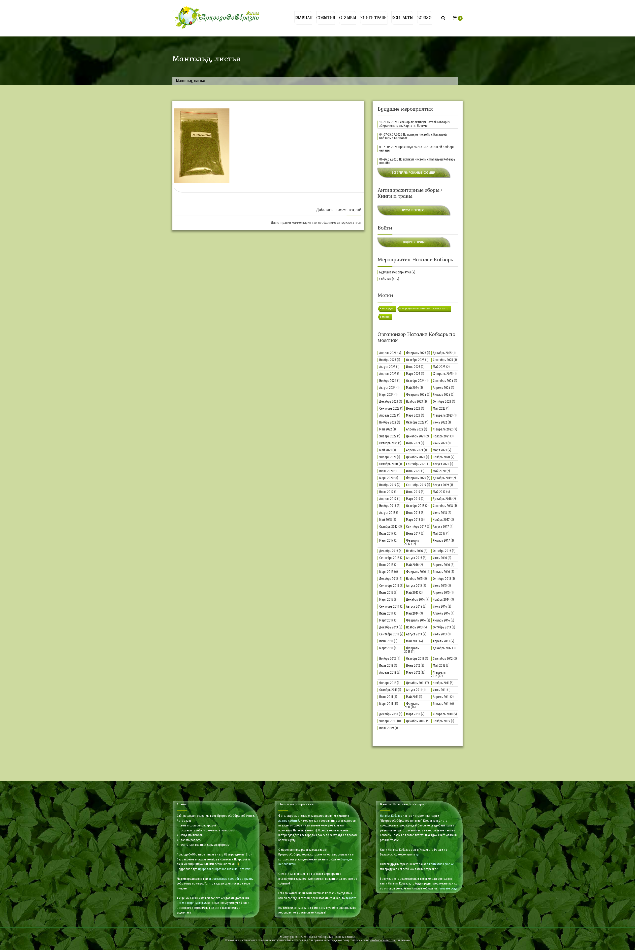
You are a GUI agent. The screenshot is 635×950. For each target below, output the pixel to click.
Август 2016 (414, 558)
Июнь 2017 (413, 533)
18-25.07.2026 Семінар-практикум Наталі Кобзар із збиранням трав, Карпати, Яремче (414, 124)
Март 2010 (413, 714)
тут (417, 854)
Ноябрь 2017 (441, 520)
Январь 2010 (387, 721)
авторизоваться (349, 222)
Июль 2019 (386, 492)
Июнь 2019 (413, 492)
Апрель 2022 (414, 429)
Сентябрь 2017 (416, 526)
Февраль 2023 (443, 415)
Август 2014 (414, 606)
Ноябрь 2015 (414, 579)
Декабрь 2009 (415, 721)
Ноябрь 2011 (441, 683)
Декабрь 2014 (415, 599)
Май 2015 (412, 592)
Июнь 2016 (386, 565)
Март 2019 (413, 499)
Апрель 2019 (387, 499)
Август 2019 (441, 485)
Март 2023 (413, 415)
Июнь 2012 (413, 665)
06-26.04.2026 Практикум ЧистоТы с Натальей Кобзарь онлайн (417, 161)
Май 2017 (439, 533)
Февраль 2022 (443, 429)
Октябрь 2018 (415, 506)
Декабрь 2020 (415, 457)
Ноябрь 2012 (387, 658)
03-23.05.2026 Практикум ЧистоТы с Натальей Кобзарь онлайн (416, 148)
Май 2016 (412, 565)
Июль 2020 (386, 471)
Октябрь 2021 (388, 443)
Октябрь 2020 (388, 464)
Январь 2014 (441, 620)
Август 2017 (441, 526)
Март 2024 (386, 395)
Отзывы (347, 17)
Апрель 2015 (441, 592)
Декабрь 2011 (415, 683)
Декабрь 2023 (388, 401)
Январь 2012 (387, 683)
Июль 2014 (440, 606)
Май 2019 (439, 492)
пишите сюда (448, 888)
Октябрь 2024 (415, 381)
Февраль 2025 (443, 374)
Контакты (402, 17)
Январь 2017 (441, 540)
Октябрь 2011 (388, 690)
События (325, 17)
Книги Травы (373, 17)
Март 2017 (386, 540)
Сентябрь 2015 (389, 586)
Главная (303, 17)
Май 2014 (412, 613)
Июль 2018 (413, 513)
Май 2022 (385, 429)
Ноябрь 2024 (387, 381)
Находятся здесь (413, 210)
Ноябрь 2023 (414, 401)
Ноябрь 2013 (414, 627)
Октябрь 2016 (442, 551)
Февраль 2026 (416, 353)
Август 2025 (387, 367)
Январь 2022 (387, 436)
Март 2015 (386, 599)
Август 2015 (414, 586)
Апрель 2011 (441, 697)
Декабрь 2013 (388, 627)
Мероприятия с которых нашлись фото (425, 308)
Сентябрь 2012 (443, 658)
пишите (350, 898)
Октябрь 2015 (442, 579)
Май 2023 (439, 408)
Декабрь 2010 (388, 714)
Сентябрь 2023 (389, 408)
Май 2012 (439, 665)
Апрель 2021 (414, 450)
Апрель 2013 (441, 641)
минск (385, 316)
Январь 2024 (441, 395)
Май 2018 (385, 520)
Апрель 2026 (388, 353)
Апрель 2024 (441, 388)
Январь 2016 (441, 572)
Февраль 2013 (411, 650)
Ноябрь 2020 (441, 457)
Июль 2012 (386, 665)
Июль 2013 (440, 634)
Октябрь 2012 (415, 658)
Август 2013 (414, 634)
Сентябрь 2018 (443, 506)
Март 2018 (413, 520)
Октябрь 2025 (415, 360)
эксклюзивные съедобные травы (230, 879)
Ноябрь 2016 (414, 551)
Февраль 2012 (438, 674)
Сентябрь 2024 (443, 381)
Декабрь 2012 (442, 648)
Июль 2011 (439, 690)
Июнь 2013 (386, 641)
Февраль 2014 (416, 620)
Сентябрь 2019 (416, 485)
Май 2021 (385, 450)
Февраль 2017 (411, 542)
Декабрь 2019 (442, 478)
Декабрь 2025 (442, 353)
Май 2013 (412, 641)
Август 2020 (441, 464)
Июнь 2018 (440, 513)
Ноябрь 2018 (387, 506)
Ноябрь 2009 (441, 721)
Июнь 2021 (440, 443)
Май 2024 (412, 388)
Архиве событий (288, 820)
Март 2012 (413, 672)
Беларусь (388, 308)
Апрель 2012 (387, 672)
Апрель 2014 (441, 613)
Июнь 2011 (386, 697)
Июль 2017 (386, 533)
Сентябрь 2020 (416, 464)
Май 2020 (439, 471)
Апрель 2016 (441, 565)
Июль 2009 (386, 728)
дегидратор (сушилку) (191, 903)
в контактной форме (440, 864)
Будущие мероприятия (395, 272)
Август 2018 (387, 513)
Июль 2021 (413, 443)
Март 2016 (386, 572)
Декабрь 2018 (442, 499)
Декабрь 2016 (388, 551)
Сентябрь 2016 (389, 558)
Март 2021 (440, 450)
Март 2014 (386, 620)
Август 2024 (387, 388)
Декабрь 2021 (415, 436)
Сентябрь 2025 (443, 360)
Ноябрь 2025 (387, 360)
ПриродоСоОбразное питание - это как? (224, 869)
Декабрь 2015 (388, 579)
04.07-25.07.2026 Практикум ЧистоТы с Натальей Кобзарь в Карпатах (413, 136)
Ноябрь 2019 (387, 485)
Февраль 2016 (416, 572)
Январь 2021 (387, 457)
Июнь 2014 (386, 613)
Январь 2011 (441, 704)
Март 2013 (386, 648)
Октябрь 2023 (442, 401)
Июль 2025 (413, 367)
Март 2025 (413, 374)
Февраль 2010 (443, 714)
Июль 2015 (440, 586)
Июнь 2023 (413, 408)
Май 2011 (412, 697)
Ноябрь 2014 (441, 599)
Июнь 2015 (386, 592)
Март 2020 (386, 478)
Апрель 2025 (387, 374)
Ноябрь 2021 (441, 436)
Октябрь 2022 (415, 422)
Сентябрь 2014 (389, 606)
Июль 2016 (440, 558)
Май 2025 (439, 367)
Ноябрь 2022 (387, 422)
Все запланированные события (414, 172)
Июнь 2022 (440, 422)
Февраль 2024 (416, 395)
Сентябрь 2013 (389, 634)
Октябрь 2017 (388, 526)
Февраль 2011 (411, 705)
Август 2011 (414, 690)
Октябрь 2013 (442, 627)
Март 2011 (386, 704)
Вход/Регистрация (413, 242)
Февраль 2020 (416, 478)
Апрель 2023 (387, 415)
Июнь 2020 (413, 471)
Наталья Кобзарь (391, 816)
